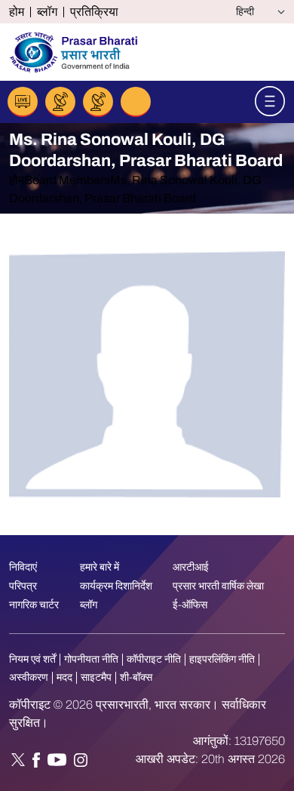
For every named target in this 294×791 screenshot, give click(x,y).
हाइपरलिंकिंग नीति (222, 659)
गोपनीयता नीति (91, 659)
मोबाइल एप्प (136, 102)
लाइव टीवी (60, 102)
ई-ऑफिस (190, 605)
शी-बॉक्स (136, 677)
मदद (64, 677)
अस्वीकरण (28, 677)
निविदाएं (23, 567)
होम (16, 12)
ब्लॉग (47, 12)
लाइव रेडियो (23, 102)
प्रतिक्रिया (94, 12)
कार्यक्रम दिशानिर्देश (116, 586)
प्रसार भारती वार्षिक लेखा (218, 586)
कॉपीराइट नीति (154, 659)
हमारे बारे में (99, 567)
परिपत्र (23, 586)
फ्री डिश (98, 102)
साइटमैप (96, 677)
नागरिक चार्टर (34, 605)
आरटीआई (191, 567)
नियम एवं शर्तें (32, 659)
